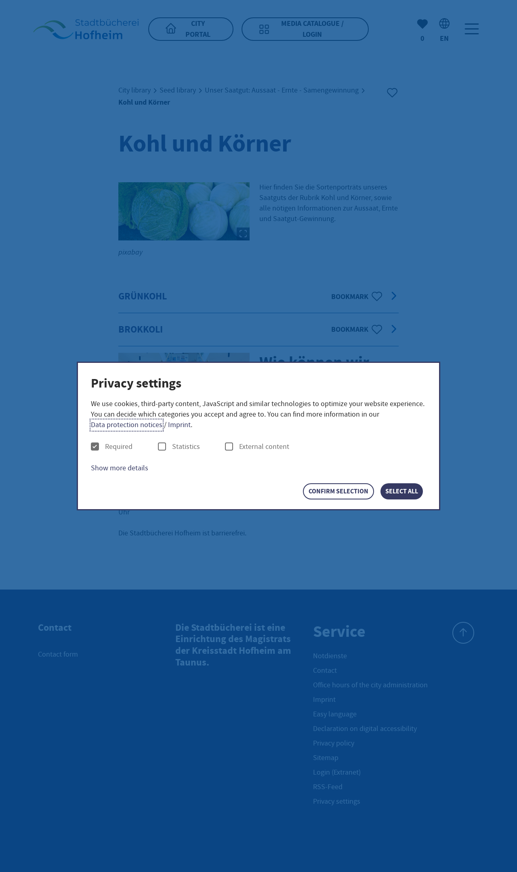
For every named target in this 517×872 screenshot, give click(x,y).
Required (118, 446)
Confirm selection (338, 491)
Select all (401, 491)
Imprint (179, 425)
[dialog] (258, 436)
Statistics (186, 446)
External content (264, 446)
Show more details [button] (119, 468)
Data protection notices (126, 425)
